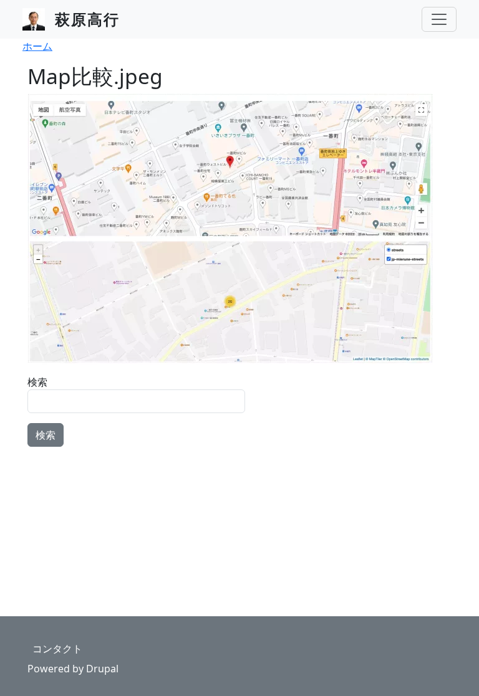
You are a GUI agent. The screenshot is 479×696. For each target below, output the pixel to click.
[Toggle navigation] (439, 19)
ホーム (37, 46)
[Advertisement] (239, 535)
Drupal (102, 668)
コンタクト (57, 648)
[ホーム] (38, 19)
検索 (37, 382)
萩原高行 (87, 19)
